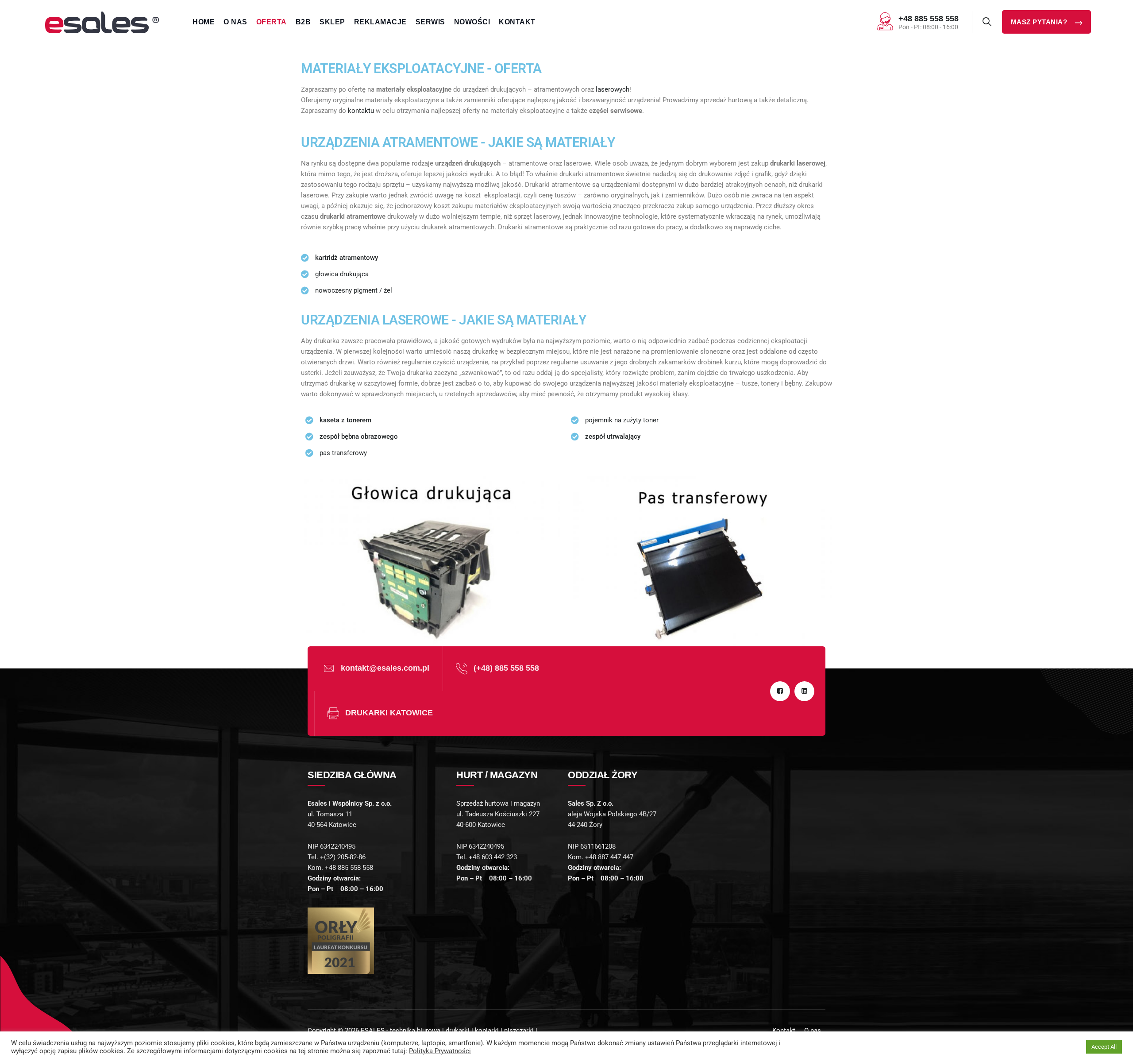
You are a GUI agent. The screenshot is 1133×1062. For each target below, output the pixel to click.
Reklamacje (380, 22)
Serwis (430, 22)
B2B (303, 22)
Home (204, 22)
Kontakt (517, 22)
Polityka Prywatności (440, 1051)
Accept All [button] (1104, 1046)
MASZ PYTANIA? (1040, 22)
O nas (235, 22)
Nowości (472, 22)
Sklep (332, 22)
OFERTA (271, 22)
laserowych (612, 89)
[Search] (987, 21)
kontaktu (361, 111)
